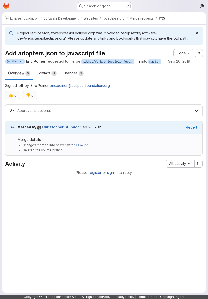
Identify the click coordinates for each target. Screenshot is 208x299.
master (154, 62)
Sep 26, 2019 (179, 61)
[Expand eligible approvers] (196, 111)
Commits (46, 73)
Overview (18, 73)
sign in (112, 172)
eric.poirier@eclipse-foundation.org (80, 85)
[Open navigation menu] (15, 6)
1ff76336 (81, 145)
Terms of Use (147, 297)
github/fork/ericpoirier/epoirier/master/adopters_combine (108, 62)
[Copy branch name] (138, 61)
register (95, 172)
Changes (72, 73)
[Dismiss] (197, 33)
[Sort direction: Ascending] (199, 164)
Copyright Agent (172, 297)
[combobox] (180, 164)
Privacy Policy (124, 297)
